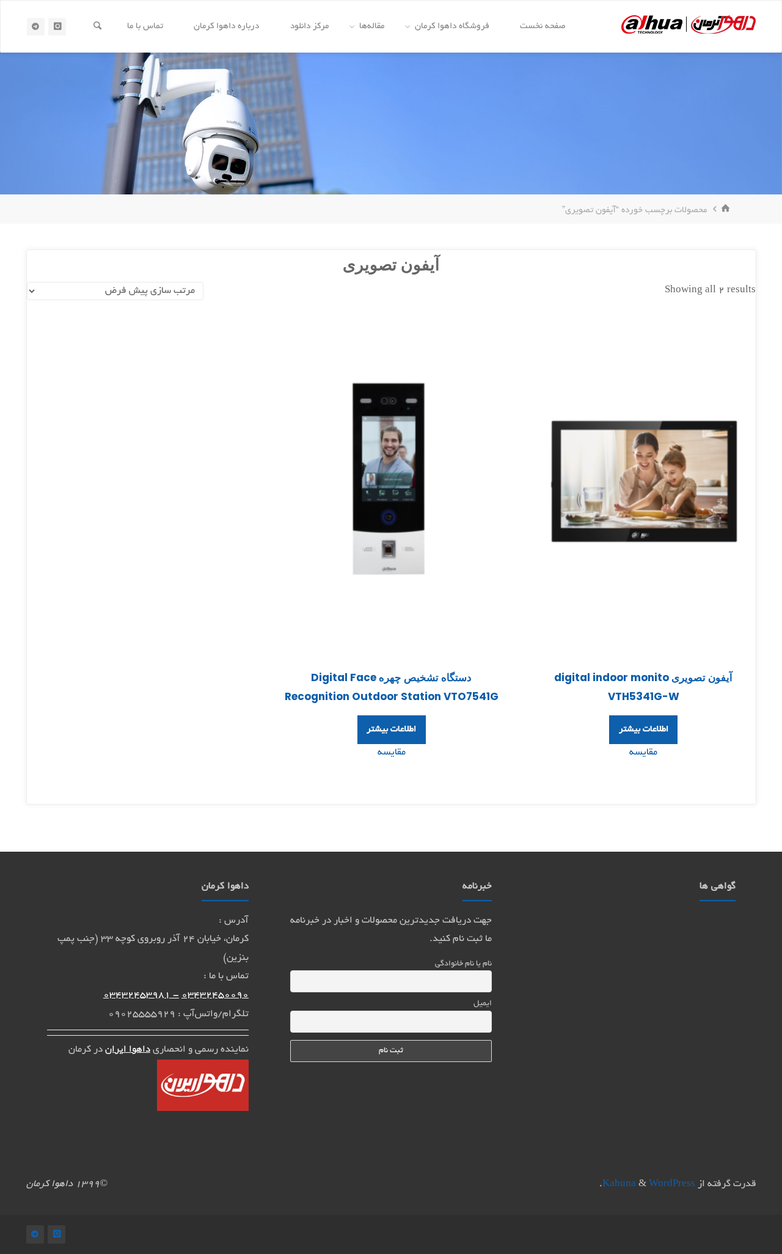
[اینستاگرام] (57, 26)
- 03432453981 (141, 995)
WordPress (672, 1184)
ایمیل (482, 1004)
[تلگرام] (36, 26)
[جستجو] (97, 27)
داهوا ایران (127, 1050)
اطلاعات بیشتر (643, 729)
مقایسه (643, 753)
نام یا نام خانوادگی (463, 964)
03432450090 (215, 995)
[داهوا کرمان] (688, 26)
